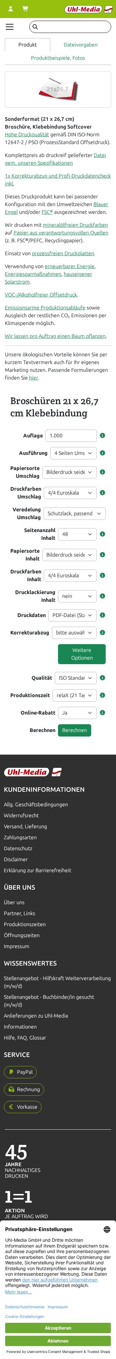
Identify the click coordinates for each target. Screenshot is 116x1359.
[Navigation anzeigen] (10, 27)
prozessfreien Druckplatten (63, 253)
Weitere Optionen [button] (82, 654)
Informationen (20, 1027)
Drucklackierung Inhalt (35, 596)
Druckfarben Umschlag (25, 493)
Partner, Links (19, 913)
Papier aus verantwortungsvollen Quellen (61, 233)
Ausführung (33, 453)
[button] (102, 436)
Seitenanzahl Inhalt (39, 534)
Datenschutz (18, 848)
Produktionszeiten (25, 924)
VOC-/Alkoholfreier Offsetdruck (41, 295)
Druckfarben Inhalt (25, 575)
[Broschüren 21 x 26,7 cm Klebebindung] (58, 89)
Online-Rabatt (38, 713)
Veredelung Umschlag (27, 513)
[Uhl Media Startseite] (88, 9)
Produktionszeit (30, 695)
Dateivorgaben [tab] (81, 45)
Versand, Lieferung (25, 826)
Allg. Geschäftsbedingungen (36, 804)
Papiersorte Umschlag (25, 472)
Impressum (16, 946)
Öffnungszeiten (22, 935)
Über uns (14, 902)
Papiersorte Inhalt (25, 555)
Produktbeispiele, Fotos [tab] (58, 58)
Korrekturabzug (29, 633)
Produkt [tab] (27, 45)
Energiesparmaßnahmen (33, 274)
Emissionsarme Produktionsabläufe (45, 308)
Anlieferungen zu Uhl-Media (36, 1016)
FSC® (47, 212)
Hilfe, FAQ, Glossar (25, 1038)
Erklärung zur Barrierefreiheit (37, 870)
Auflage (33, 436)
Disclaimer (16, 859)
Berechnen (42, 730)
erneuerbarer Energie (69, 266)
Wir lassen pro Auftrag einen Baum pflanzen (55, 336)
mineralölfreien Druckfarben (75, 225)
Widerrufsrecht (21, 815)
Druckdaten (31, 615)
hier (33, 378)
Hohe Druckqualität (27, 134)
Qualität (42, 678)
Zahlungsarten (20, 837)
